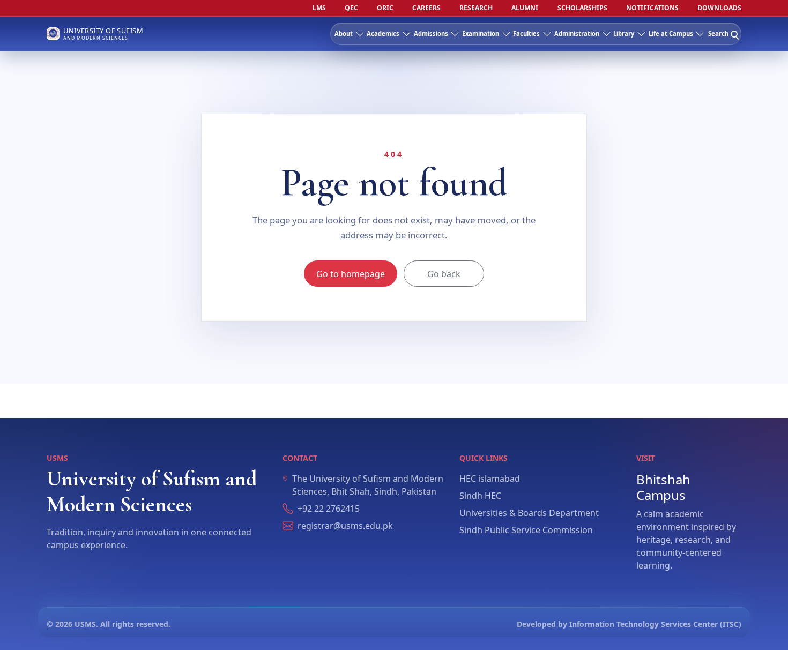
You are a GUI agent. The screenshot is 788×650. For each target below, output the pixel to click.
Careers (426, 8)
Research (476, 8)
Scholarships (582, 8)
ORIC (385, 8)
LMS (319, 8)
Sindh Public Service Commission (526, 530)
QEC (351, 8)
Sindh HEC (480, 496)
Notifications (652, 8)
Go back (443, 274)
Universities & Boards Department (529, 513)
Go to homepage (350, 274)
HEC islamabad (489, 478)
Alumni (524, 8)
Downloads (719, 8)
